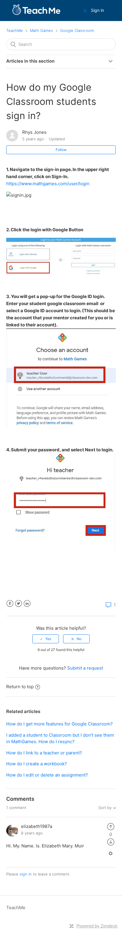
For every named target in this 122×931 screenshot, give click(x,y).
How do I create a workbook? (36, 763)
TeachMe (14, 30)
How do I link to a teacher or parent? (44, 753)
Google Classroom (77, 30)
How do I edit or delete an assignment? (47, 775)
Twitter (18, 603)
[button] (85, 10)
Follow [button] (61, 149)
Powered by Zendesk (97, 925)
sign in (26, 874)
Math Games (41, 30)
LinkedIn (27, 603)
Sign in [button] (97, 10)
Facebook (10, 603)
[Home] (36, 13)
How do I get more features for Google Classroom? (59, 724)
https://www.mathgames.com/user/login (47, 183)
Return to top (20, 686)
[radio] (45, 638)
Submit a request (85, 668)
